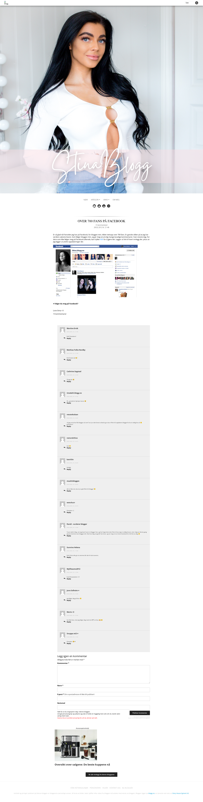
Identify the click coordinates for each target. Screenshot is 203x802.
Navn (60, 685)
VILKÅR (105, 788)
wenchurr (71, 502)
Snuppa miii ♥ (72, 633)
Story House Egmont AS (180, 793)
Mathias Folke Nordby (76, 350)
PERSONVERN (95, 788)
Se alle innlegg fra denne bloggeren (101, 774)
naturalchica (72, 438)
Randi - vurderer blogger (77, 524)
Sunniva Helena (73, 547)
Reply (69, 338)
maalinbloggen (73, 481)
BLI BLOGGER (127, 788)
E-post (76, 694)
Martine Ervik (72, 328)
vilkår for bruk (142, 718)
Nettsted (61, 703)
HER (101, 239)
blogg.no (151, 793)
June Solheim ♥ (73, 590)
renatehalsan (72, 414)
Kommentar (63, 663)
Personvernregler (135, 718)
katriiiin (70, 459)
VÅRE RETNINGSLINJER (79, 788)
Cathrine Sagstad (74, 371)
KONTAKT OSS (115, 788)
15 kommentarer (101, 225)
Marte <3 (70, 612)
